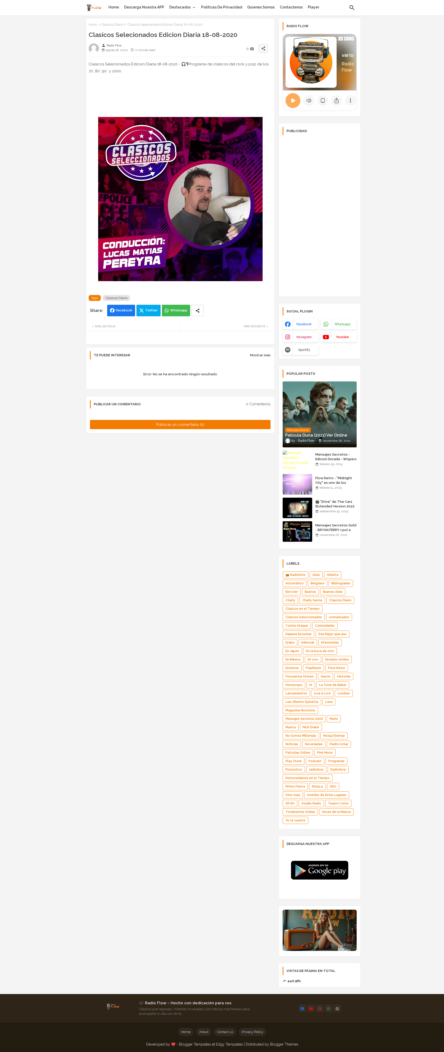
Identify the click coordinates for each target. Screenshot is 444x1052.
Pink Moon (325, 752)
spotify (304, 350)
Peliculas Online (297, 752)
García (325, 676)
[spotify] (337, 1008)
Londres (344, 693)
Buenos (310, 592)
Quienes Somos (261, 7)
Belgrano (318, 583)
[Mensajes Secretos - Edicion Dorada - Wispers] (297, 460)
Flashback (313, 668)
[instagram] (319, 1008)
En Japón (292, 651)
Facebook (124, 310)
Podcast (315, 761)
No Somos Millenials (300, 736)
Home (113, 7)
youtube (342, 337)
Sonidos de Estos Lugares (326, 795)
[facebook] (302, 1008)
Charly (290, 600)
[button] (352, 8)
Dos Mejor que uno (332, 634)
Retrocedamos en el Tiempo (307, 778)
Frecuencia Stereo (299, 676)
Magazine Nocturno (300, 710)
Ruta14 (317, 786)
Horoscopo (293, 685)
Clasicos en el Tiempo (302, 609)
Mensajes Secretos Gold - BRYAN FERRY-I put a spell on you (335, 529)
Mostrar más (260, 355)
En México (293, 659)
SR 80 (289, 803)
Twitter (151, 310)
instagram (304, 337)
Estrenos (292, 668)
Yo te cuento (295, 820)
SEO (333, 786)
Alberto (333, 575)
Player (313, 7)
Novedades (314, 744)
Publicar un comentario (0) (180, 424)
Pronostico (293, 769)
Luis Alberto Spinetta (301, 702)
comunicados (339, 617)
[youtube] (311, 1008)
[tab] (114, 7)
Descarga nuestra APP (144, 7)
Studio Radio (311, 803)
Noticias (291, 744)
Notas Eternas (334, 736)
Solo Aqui (292, 795)
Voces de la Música (336, 812)
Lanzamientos (296, 693)
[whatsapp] (328, 1008)
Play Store (293, 761)
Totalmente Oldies (300, 812)
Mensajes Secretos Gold (304, 719)
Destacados (180, 7)
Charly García (312, 600)
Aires (316, 575)
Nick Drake (311, 727)
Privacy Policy (252, 1032)
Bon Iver (291, 592)
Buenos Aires (333, 592)
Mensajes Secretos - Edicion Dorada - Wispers (336, 457)
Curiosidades (325, 625)
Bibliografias (340, 583)
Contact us (225, 1032)
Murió (334, 719)
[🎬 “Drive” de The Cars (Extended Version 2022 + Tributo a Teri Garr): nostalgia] (297, 508)
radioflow (316, 769)
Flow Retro (336, 668)
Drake (289, 642)
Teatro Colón (338, 803)
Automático (294, 583)
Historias (343, 676)
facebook (304, 324)
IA (310, 685)
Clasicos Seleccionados (303, 617)
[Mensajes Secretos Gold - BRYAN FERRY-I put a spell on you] (297, 531)
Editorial (307, 642)
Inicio (93, 24)
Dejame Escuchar (298, 634)
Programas (336, 761)
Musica (290, 727)
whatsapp (342, 324)
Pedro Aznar (339, 744)
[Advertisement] (320, 216)
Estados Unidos (337, 659)
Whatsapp (178, 310)
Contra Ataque (296, 625)
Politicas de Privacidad (221, 7)
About (203, 1032)
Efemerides (330, 642)
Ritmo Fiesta (295, 786)
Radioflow (338, 769)
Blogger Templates (195, 1044)
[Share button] (197, 310)
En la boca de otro (320, 651)
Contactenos (291, 7)
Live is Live (322, 693)
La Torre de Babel (332, 685)
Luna (328, 702)
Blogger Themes (284, 1044)
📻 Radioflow (295, 575)
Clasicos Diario (112, 24)
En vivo (313, 659)
